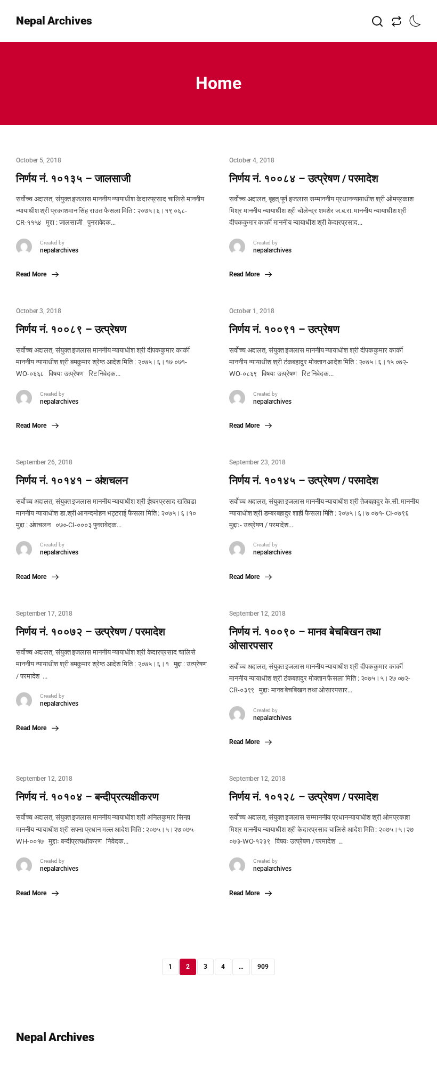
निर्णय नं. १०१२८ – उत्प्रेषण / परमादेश (303, 796)
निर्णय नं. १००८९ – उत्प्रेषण (71, 329)
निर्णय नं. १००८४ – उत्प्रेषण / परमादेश (303, 178)
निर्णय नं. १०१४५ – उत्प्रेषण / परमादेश (303, 480)
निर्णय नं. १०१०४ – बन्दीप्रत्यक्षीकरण (87, 796)
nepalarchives (59, 250)
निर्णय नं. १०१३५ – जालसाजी (73, 178)
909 (263, 966)
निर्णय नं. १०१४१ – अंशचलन (72, 480)
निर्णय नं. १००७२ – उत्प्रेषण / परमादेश (90, 631)
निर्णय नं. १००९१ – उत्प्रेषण (284, 329)
